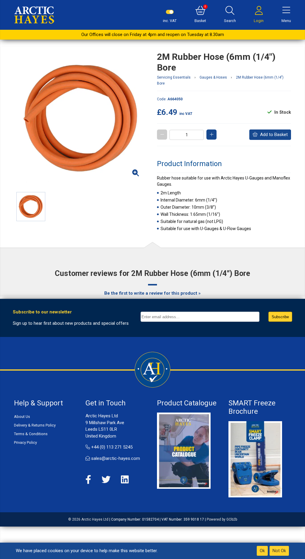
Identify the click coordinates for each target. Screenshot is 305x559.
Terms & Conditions (31, 434)
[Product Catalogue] (184, 450)
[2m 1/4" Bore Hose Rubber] (81, 118)
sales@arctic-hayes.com (115, 458)
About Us (22, 416)
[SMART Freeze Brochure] (255, 459)
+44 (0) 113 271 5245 (111, 447)
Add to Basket (273, 134)
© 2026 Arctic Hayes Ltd (88, 519)
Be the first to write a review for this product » (152, 293)
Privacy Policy (25, 442)
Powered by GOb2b (222, 519)
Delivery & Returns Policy (35, 425)
